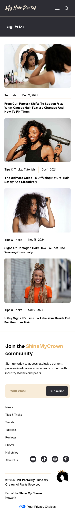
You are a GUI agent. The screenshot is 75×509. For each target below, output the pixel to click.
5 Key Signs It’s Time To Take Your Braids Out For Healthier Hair (37, 320)
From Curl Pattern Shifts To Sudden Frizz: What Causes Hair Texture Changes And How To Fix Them (34, 108)
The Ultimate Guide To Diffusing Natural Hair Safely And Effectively (36, 180)
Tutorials (10, 95)
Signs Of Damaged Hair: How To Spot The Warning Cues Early (34, 250)
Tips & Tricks (13, 169)
